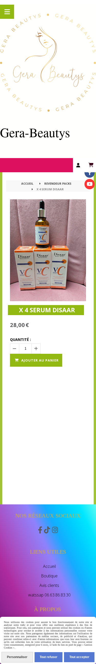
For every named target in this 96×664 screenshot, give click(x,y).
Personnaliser (17, 657)
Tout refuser (48, 657)
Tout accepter (79, 657)
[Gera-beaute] (89, 184)
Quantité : (20, 339)
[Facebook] (89, 172)
